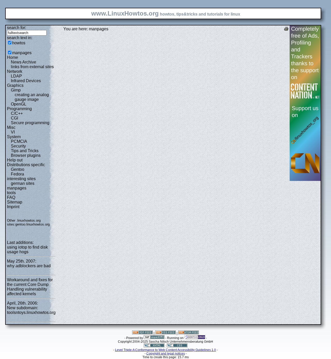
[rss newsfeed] (165, 333)
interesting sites (21, 179)
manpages (22, 53)
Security (18, 146)
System (14, 137)
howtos (18, 43)
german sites (22, 183)
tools (11, 193)
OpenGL (18, 104)
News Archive (23, 62)
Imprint (13, 207)
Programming (19, 109)
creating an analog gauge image (32, 97)
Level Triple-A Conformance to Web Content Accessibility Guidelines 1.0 (165, 350)
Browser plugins (26, 155)
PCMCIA (19, 141)
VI (13, 132)
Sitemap (14, 202)
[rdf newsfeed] (142, 333)
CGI (14, 118)
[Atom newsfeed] (188, 333)
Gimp (16, 90)
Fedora (17, 174)
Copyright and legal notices (165, 353)
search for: (16, 27)
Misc (11, 127)
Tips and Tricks (25, 151)
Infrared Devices (26, 81)
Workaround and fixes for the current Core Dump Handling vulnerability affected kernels (30, 287)
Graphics (15, 85)
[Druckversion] (286, 29)
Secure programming (30, 123)
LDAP (16, 76)
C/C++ (17, 113)
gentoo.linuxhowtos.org (32, 224)
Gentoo (17, 169)
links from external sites (32, 67)
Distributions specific (26, 165)
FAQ (11, 197)
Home (12, 57)
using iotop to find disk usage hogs (27, 249)
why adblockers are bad (29, 266)
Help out (14, 160)
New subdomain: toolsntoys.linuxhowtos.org (31, 310)
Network (14, 71)
